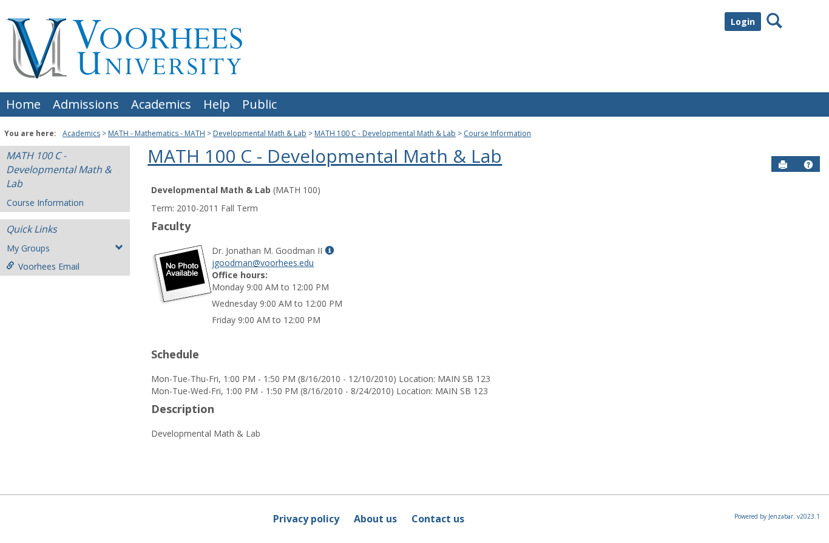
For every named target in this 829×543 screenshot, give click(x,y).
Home (23, 104)
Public (259, 104)
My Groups (28, 248)
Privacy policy (306, 518)
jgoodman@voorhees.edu (263, 262)
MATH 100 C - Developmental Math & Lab (385, 133)
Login (743, 21)
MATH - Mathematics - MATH (156, 133)
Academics (161, 104)
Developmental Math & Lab (259, 133)
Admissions (86, 104)
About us (375, 518)
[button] (808, 164)
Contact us (437, 518)
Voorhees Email (49, 266)
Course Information (497, 133)
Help (216, 104)
